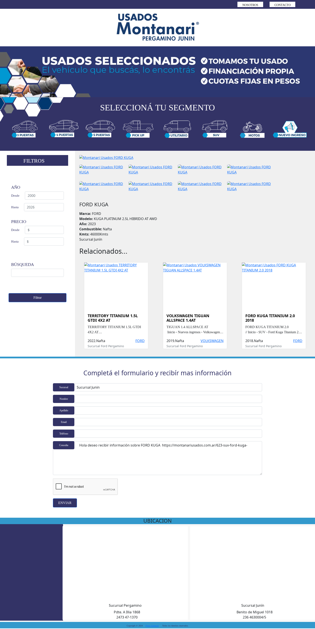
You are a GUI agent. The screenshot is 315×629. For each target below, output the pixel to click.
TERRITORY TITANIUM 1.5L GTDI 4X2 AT (113, 318)
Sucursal (63, 387)
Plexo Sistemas (152, 625)
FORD (140, 340)
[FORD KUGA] (106, 159)
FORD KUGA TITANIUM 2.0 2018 (270, 318)
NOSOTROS (250, 5)
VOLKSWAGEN (212, 340)
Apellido (63, 410)
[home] (157, 27)
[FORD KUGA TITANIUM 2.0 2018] (274, 283)
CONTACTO (282, 5)
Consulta (63, 445)
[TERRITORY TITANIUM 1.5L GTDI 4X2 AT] (116, 283)
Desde (15, 195)
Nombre (64, 398)
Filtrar (37, 297)
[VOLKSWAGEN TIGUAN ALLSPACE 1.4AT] (195, 283)
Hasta (15, 207)
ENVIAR (65, 503)
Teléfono (63, 433)
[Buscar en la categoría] (25, 130)
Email (64, 422)
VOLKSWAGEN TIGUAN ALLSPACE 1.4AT (187, 318)
